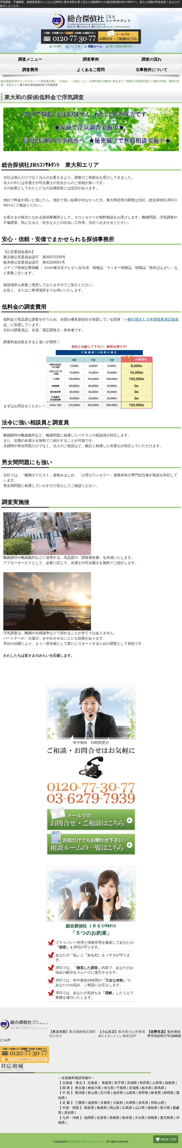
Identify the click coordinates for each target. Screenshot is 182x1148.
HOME (57, 46)
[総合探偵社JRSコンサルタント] (91, 27)
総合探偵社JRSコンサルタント (86, 1141)
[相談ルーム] (91, 854)
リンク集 (74, 46)
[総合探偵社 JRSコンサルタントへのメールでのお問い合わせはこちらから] (91, 829)
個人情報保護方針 (121, 46)
